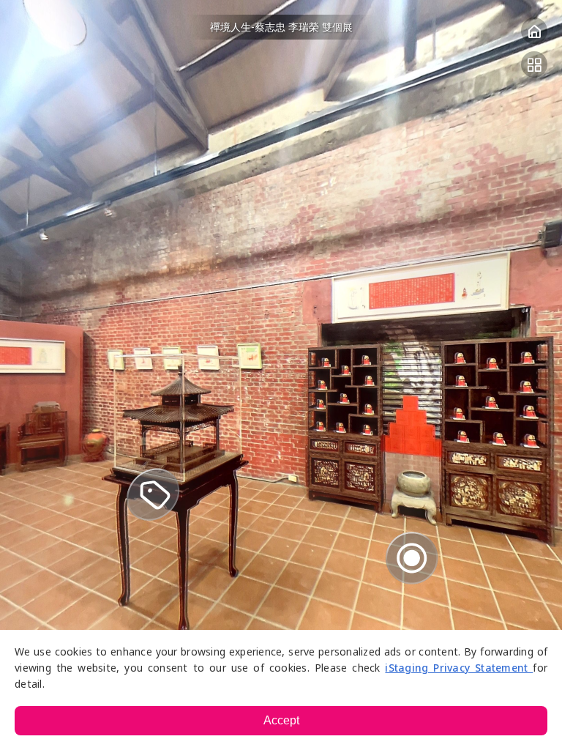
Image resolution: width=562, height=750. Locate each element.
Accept (281, 720)
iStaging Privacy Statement (459, 668)
